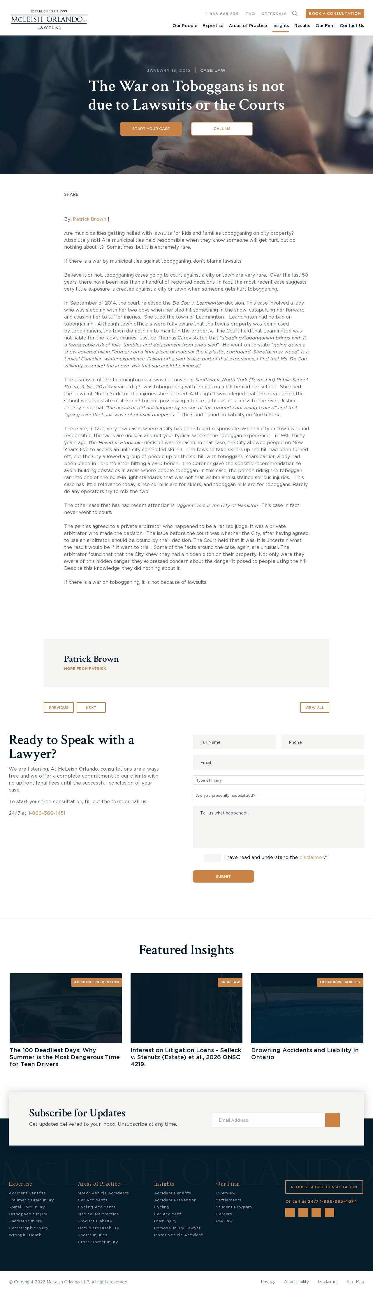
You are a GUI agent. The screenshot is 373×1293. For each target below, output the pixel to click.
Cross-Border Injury (98, 1242)
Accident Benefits (27, 1193)
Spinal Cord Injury (27, 1207)
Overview (225, 1193)
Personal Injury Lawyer (177, 1228)
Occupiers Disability (98, 1228)
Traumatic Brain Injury (31, 1200)
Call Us (222, 129)
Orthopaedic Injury (28, 1214)
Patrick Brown (89, 219)
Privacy (268, 1282)
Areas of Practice (248, 26)
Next (91, 707)
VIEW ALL (314, 707)
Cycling (162, 1207)
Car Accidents (92, 1200)
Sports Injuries (92, 1235)
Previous (58, 707)
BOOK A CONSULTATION (335, 14)
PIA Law (224, 1221)
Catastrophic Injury (28, 1228)
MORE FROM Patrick (85, 668)
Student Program (234, 1207)
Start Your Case (151, 129)
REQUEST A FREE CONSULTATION (324, 1187)
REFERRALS (274, 14)
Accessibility (296, 1282)
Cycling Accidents (96, 1207)
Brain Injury (165, 1221)
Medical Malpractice (98, 1214)
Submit (223, 877)
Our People (185, 26)
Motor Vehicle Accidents (103, 1193)
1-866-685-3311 (222, 14)
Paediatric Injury (25, 1221)
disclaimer (312, 858)
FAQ (250, 14)
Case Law (213, 71)
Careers (224, 1214)
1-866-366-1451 (47, 813)
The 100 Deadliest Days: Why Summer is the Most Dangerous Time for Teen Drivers (65, 1057)
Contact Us (352, 26)
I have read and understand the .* (274, 858)
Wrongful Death (25, 1235)
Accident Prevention (96, 982)
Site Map (355, 1282)
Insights (280, 26)
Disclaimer (328, 1282)
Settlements (229, 1200)
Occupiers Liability (340, 982)
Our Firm (325, 26)
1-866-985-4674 (338, 1202)
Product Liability (95, 1221)
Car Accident (167, 1214)
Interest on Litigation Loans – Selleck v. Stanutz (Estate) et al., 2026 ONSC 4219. (186, 1057)
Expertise (213, 26)
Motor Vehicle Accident (178, 1235)
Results (302, 26)
